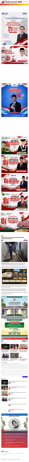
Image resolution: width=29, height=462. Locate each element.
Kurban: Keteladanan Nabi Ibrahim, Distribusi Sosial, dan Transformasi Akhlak (23, 360)
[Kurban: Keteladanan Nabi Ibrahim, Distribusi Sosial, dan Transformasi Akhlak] (23, 355)
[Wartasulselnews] (11, 1)
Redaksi (9, 459)
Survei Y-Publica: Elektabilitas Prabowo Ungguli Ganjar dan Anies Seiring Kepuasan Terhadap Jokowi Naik (14, 442)
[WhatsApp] (27, 341)
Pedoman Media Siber (4, 459)
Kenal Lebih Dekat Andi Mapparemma (10, 439)
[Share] (27, 240)
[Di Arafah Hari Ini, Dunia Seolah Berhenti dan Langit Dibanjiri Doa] (14, 355)
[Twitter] (24, 341)
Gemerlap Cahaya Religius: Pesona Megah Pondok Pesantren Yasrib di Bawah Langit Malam (5, 351)
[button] (23, 1)
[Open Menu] (25, 1)
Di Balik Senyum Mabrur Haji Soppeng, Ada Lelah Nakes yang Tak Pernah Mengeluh (23, 351)
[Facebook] (22, 341)
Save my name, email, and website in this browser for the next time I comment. (12, 374)
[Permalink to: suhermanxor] (2, 240)
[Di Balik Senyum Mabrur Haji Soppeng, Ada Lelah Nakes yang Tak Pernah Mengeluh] (23, 346)
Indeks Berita (13, 459)
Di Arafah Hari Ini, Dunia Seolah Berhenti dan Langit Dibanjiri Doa (14, 360)
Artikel (2, 348)
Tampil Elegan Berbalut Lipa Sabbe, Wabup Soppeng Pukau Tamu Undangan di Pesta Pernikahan (14, 351)
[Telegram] (25, 341)
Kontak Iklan (18, 459)
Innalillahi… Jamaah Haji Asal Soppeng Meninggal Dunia (12, 445)
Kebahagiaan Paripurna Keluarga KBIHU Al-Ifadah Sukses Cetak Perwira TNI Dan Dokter (5, 360)
